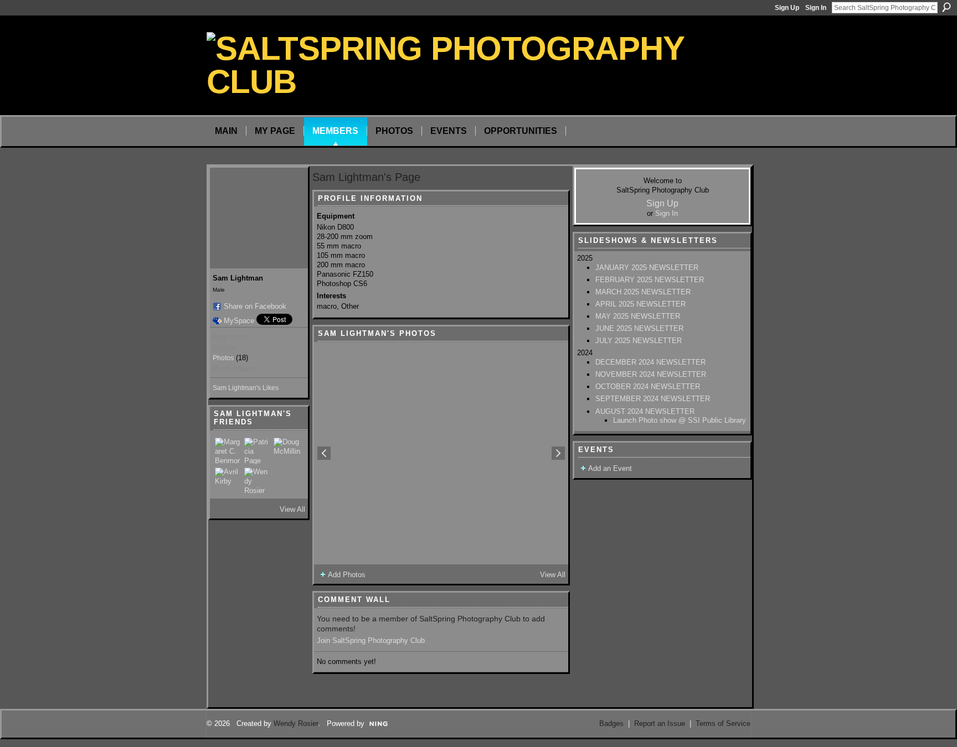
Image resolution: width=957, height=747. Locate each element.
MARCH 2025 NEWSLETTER (643, 292)
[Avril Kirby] (228, 481)
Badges (611, 723)
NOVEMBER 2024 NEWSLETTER (650, 374)
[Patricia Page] (257, 451)
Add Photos (347, 574)
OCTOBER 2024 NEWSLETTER (647, 386)
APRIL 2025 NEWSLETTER (640, 304)
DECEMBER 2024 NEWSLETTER (650, 362)
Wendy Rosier (296, 723)
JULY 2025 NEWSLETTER (638, 340)
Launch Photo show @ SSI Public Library (679, 420)
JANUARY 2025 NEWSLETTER (646, 267)
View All (292, 509)
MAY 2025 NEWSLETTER (637, 316)
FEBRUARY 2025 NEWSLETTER (649, 280)
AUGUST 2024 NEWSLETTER (644, 411)
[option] (441, 453)
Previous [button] (324, 453)
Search (946, 7)
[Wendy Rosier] (257, 481)
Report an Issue (659, 723)
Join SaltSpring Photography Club (371, 640)
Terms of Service (723, 723)
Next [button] (558, 453)
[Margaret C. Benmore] (228, 451)
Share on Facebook (255, 306)
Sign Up (787, 8)
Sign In (815, 8)
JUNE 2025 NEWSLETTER (639, 328)
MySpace (239, 321)
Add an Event (610, 468)
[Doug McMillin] (287, 451)
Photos (223, 358)
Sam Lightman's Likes (246, 388)
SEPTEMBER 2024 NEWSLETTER (652, 399)
